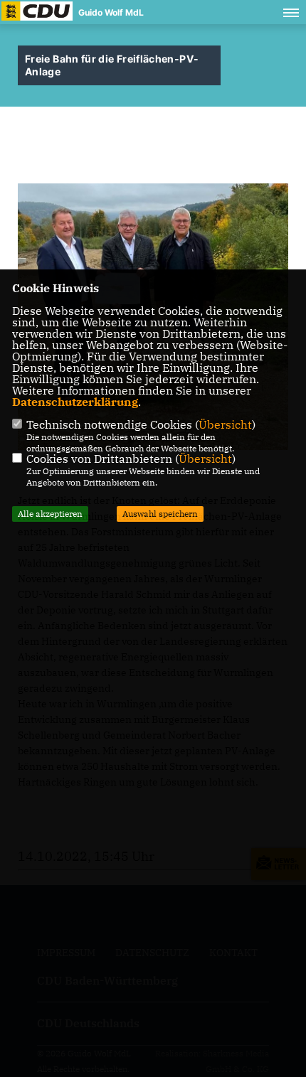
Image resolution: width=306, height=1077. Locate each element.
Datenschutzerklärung (75, 402)
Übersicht (225, 424)
